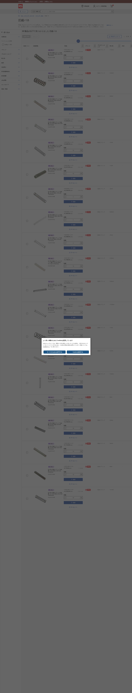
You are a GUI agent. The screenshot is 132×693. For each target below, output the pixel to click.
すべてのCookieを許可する (54, 352)
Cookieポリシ (46, 346)
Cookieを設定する (78, 352)
